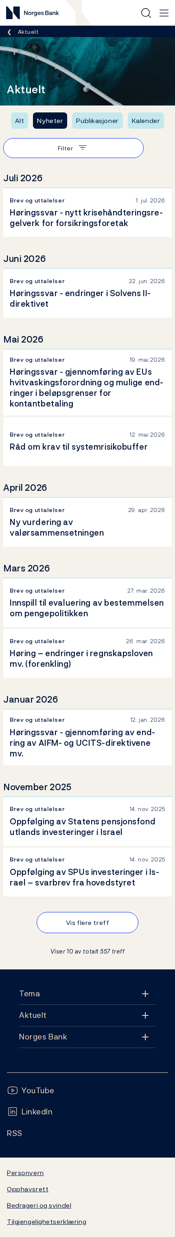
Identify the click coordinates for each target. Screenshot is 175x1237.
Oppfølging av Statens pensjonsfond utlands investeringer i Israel (82, 826)
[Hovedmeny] (164, 13)
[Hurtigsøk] (146, 13)
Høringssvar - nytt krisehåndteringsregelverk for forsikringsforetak (86, 218)
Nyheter (50, 120)
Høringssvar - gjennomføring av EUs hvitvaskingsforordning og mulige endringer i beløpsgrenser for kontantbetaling (86, 388)
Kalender (146, 120)
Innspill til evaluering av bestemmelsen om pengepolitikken (87, 608)
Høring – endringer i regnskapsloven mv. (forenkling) (81, 658)
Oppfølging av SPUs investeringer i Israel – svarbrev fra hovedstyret (84, 877)
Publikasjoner (97, 120)
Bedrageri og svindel (39, 1205)
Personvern (25, 1173)
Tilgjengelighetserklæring (46, 1221)
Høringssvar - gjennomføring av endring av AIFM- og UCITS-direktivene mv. (82, 743)
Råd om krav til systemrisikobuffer (79, 447)
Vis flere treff (87, 922)
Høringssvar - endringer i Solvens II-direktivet (80, 298)
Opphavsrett (27, 1189)
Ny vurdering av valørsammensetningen (57, 527)
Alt (19, 120)
